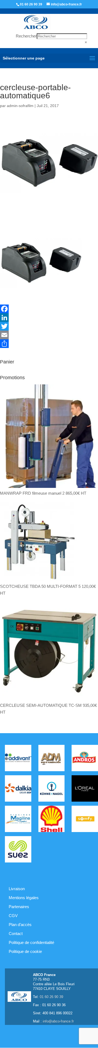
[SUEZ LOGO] (18, 850)
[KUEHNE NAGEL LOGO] (51, 789)
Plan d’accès (20, 924)
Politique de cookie (25, 951)
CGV (13, 915)
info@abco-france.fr (58, 1021)
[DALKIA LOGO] (18, 789)
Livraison (17, 888)
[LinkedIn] (49, 317)
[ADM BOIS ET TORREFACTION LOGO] (51, 759)
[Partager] (49, 343)
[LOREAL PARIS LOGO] (85, 789)
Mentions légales (24, 897)
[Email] (49, 335)
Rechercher (26, 36)
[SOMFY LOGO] (85, 820)
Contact (16, 933)
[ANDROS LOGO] (85, 759)
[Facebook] (49, 309)
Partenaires (19, 906)
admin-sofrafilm (20, 105)
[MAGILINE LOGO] (18, 820)
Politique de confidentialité (31, 942)
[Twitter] (49, 326)
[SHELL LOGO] (51, 820)
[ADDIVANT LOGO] (18, 759)
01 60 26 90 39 (31, 4)
